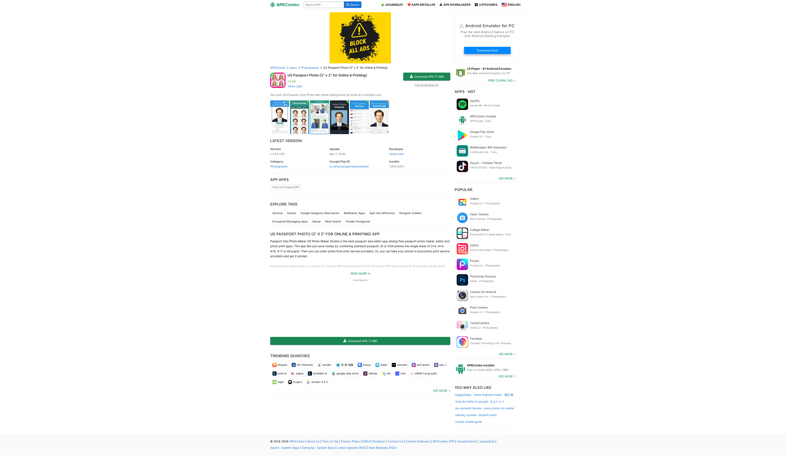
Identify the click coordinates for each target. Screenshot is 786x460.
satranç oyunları (466, 415)
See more (440, 390)
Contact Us (395, 441)
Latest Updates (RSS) (351, 447)
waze (384, 364)
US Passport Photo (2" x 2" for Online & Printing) (327, 75)
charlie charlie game (468, 421)
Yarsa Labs (295, 86)
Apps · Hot (465, 92)
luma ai (282, 373)
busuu (367, 364)
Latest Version (286, 141)
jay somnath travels (468, 408)
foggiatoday (463, 394)
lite (389, 373)
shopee (282, 364)
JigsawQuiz (487, 441)
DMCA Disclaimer (374, 441)
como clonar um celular (498, 408)
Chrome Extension (418, 441)
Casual (316, 221)
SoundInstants (466, 441)
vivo (402, 373)
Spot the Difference (382, 213)
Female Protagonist (358, 221)
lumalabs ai (320, 373)
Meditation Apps (354, 213)
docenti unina (488, 415)
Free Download (500, 80)
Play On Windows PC (427, 84)
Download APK (429, 76)
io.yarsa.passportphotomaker (349, 166)
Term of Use (330, 441)
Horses (291, 213)
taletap (372, 373)
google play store (348, 373)
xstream (402, 364)
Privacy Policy (350, 441)
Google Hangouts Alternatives (320, 213)
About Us (313, 441)
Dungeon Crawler (410, 213)
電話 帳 (509, 394)
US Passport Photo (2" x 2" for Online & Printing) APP (325, 234)
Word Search (333, 221)
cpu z (442, 364)
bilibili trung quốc (426, 373)
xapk (280, 382)
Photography (279, 166)
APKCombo (277, 67)
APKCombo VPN (443, 441)
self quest (423, 364)
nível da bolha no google (471, 401)
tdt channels (305, 364)
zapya (299, 373)
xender (326, 364)
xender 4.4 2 (319, 382)
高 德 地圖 (347, 364)
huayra (297, 382)
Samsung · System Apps (318, 447)
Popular (463, 189)
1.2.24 (277, 154)
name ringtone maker (488, 394)
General (277, 213)
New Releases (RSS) (382, 447)
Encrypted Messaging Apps (290, 221)
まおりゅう (497, 401)
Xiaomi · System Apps (284, 447)
